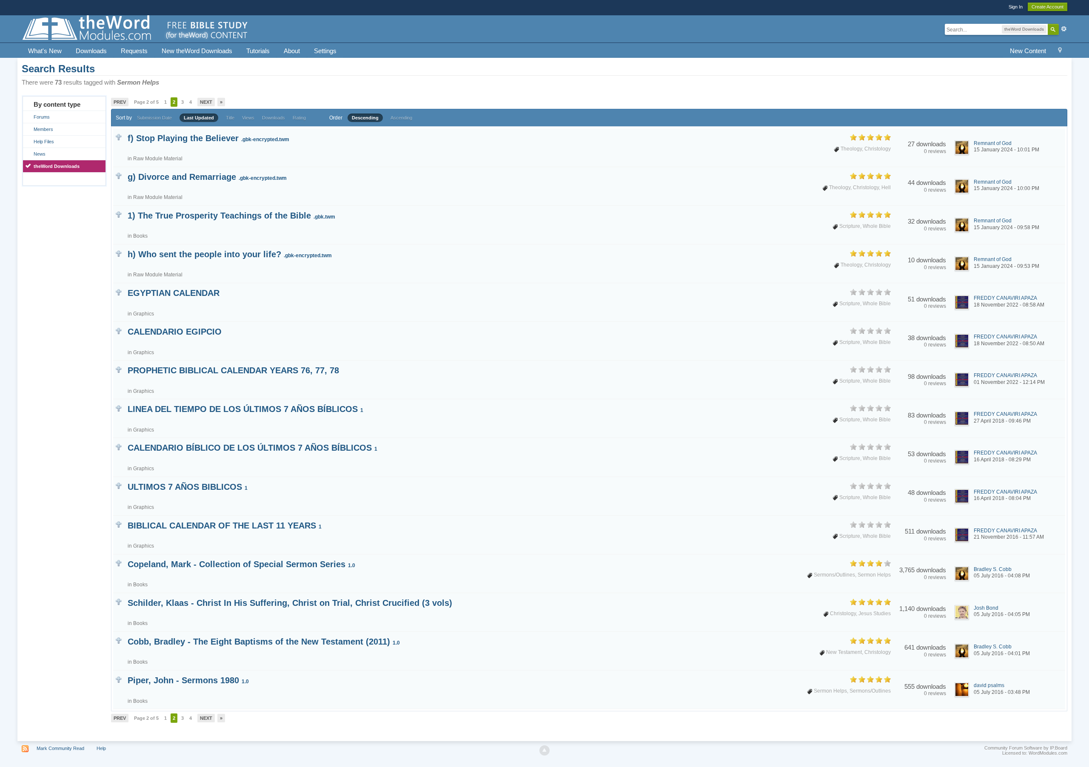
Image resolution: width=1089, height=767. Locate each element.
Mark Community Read (60, 748)
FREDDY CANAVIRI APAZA (1005, 298)
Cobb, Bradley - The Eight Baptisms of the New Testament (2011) (264, 641)
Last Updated (199, 117)
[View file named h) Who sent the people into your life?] (118, 252)
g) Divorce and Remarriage (207, 177)
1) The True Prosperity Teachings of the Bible (231, 215)
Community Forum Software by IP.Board (1025, 747)
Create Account (1047, 6)
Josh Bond (986, 608)
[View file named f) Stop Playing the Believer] (118, 136)
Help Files (44, 141)
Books (140, 236)
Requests (134, 50)
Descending (365, 117)
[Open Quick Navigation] (1060, 51)
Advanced (1063, 29)
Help (101, 748)
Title (230, 117)
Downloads (91, 50)
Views (248, 117)
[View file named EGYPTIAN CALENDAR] (118, 291)
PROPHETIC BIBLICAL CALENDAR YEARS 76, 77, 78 (233, 370)
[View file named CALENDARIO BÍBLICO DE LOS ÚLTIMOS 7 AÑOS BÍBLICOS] (118, 446)
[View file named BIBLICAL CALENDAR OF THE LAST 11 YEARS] (118, 524)
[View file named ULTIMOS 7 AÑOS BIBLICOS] (118, 485)
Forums (42, 116)
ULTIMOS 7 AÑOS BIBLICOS (188, 486)
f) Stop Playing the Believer (208, 138)
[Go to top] (544, 750)
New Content (1028, 50)
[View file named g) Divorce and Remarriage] (118, 175)
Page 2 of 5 (146, 102)
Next (206, 102)
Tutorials (258, 50)
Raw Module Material (157, 159)
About (292, 50)
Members (43, 129)
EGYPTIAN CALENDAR (174, 293)
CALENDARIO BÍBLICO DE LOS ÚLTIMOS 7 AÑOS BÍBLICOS (252, 447)
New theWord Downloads (197, 50)
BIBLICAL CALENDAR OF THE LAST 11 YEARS (225, 525)
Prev (120, 102)
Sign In (1016, 6)
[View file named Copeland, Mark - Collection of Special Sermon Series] (118, 562)
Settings (325, 50)
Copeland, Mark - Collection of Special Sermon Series (241, 564)
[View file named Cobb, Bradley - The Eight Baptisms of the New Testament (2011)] (118, 640)
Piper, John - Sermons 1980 (188, 680)
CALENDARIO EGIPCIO (175, 331)
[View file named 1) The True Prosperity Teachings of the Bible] (118, 214)
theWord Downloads (57, 166)
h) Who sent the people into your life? (230, 254)
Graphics (143, 314)
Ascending (401, 117)
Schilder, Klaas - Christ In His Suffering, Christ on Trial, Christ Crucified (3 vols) (290, 603)
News (40, 153)
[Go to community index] (136, 28)
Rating (299, 117)
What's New (45, 50)
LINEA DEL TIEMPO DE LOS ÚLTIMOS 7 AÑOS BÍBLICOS (245, 409)
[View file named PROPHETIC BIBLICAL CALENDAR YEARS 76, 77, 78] (118, 368)
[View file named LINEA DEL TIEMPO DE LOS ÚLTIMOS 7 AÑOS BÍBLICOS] (118, 407)
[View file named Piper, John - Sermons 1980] (118, 678)
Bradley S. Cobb (993, 569)
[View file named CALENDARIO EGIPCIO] (118, 330)
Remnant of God (993, 143)
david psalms (989, 685)
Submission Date (154, 117)
